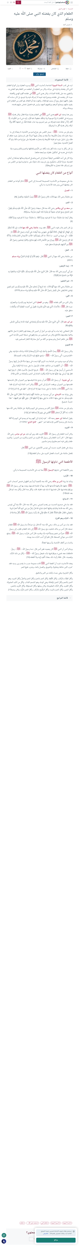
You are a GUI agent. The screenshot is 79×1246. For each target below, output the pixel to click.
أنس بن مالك (57, 481)
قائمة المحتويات (61, 80)
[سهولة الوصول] (10, 2)
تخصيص (45, 1233)
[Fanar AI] (3, 1241)
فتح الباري (32, 422)
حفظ (67, 68)
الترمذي (58, 394)
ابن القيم (57, 114)
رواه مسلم (16, 256)
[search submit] (18, 2)
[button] (25, 68)
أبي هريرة (66, 380)
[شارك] (4, 1235)
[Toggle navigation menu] (71, 2)
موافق (56, 1240)
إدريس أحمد (66, 24)
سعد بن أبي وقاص (62, 208)
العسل (67, 190)
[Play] (38, 74)
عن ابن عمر (68, 322)
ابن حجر (59, 418)
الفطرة (39, 302)
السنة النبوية (57, 85)
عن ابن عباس (20, 434)
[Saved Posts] (7, 2)
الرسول (51, 470)
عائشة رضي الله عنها (30, 228)
